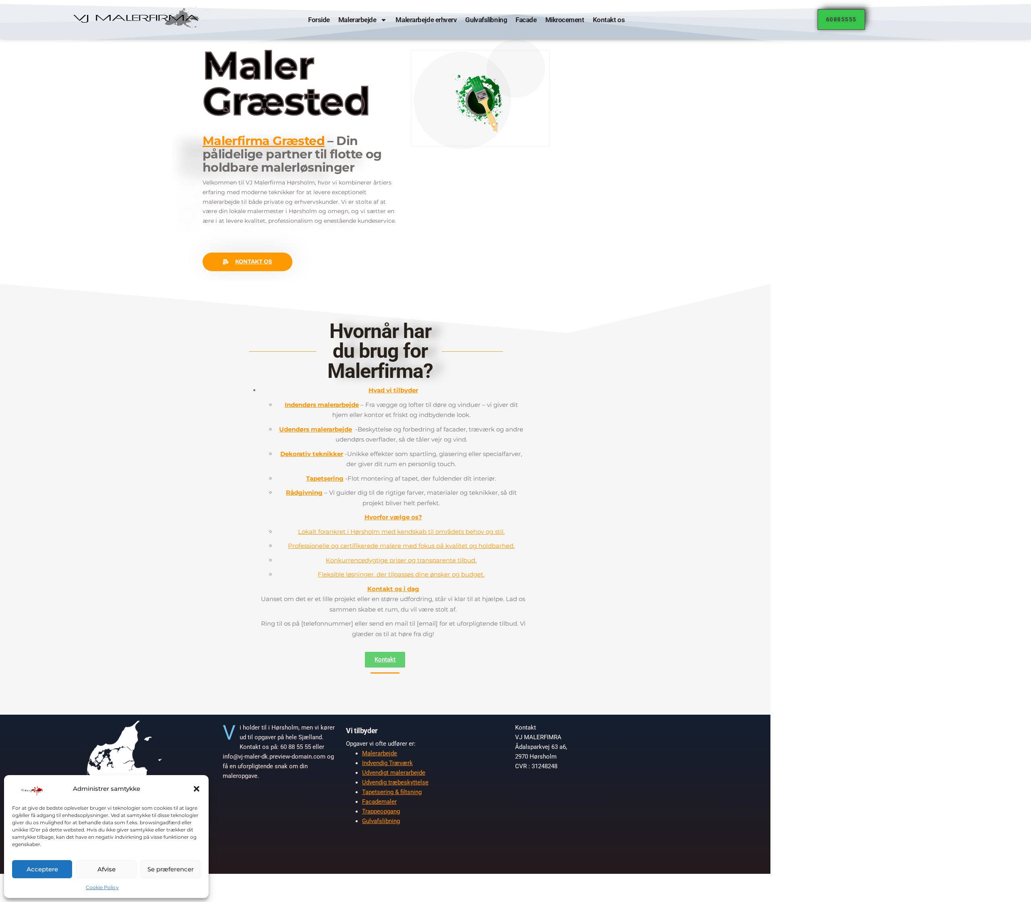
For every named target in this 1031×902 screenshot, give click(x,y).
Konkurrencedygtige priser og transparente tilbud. (401, 560)
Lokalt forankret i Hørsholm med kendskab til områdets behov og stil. (401, 531)
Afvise (106, 869)
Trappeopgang (381, 811)
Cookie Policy (102, 887)
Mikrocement (564, 20)
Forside (319, 20)
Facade (526, 20)
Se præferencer (170, 869)
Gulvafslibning (486, 20)
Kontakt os (608, 20)
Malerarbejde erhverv (426, 20)
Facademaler (379, 801)
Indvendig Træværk (387, 763)
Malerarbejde (357, 20)
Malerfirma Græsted (264, 140)
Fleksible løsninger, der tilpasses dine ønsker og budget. (401, 574)
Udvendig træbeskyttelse (395, 782)
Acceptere (42, 869)
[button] (197, 789)
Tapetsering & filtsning (392, 792)
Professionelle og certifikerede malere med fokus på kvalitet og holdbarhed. (401, 545)
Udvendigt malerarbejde (393, 772)
